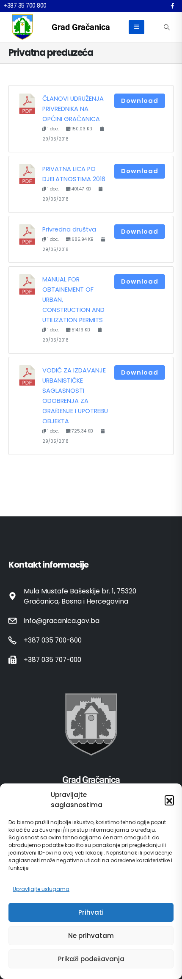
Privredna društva (69, 229)
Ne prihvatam (91, 935)
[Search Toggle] (166, 27)
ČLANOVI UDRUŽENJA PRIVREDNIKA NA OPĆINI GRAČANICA (73, 108)
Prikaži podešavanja (91, 958)
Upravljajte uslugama (41, 889)
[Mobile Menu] (136, 27)
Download (139, 100)
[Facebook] (172, 6)
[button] (169, 800)
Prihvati (91, 912)
